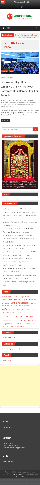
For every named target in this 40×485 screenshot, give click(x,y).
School (11, 71)
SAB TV (31, 324)
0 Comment (29, 100)
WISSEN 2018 (10, 106)
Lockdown (6, 321)
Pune (27, 324)
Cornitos (12, 305)
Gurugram (12, 317)
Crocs (35, 309)
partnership (15, 324)
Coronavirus (19, 305)
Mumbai (21, 320)
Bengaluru (15, 299)
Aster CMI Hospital (10, 297)
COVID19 (30, 309)
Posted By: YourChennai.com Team (12, 100)
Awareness (31, 297)
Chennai (32, 299)
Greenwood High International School (19, 102)
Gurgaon (5, 317)
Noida (3, 324)
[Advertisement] (20, 386)
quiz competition (19, 104)
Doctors (20, 313)
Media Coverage (8, 461)
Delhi (4, 312)
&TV (3, 297)
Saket (34, 324)
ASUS (26, 297)
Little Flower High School (7, 104)
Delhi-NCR (10, 313)
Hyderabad (20, 316)
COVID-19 (8, 308)
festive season (26, 313)
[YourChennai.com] (3, 28)
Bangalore (6, 299)
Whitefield (17, 326)
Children (5, 303)
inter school (32, 102)
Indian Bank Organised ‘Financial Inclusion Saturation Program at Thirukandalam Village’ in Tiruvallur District (18, 239)
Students (11, 326)
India (28, 316)
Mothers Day (13, 321)
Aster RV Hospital (20, 297)
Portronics (21, 324)
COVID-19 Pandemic (21, 309)
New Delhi (31, 320)
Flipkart (32, 313)
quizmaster (27, 104)
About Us (8, 360)
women (22, 326)
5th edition (5, 102)
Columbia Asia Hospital (19, 302)
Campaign (24, 300)
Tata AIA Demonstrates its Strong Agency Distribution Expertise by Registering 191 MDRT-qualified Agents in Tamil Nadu (18, 262)
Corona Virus (26, 305)
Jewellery (34, 317)
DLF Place (15, 313)
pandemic (8, 324)
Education (4, 71)
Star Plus (5, 326)
